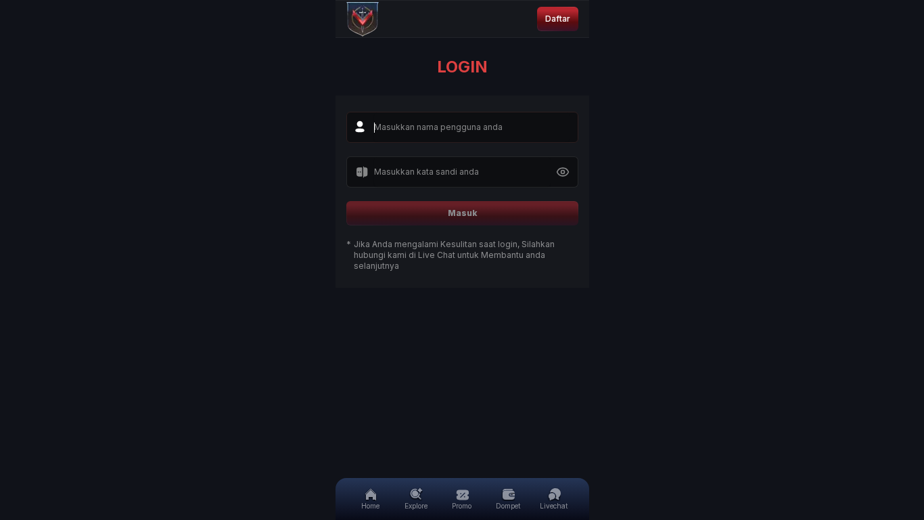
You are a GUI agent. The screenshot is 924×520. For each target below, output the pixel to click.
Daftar (557, 19)
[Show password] (563, 172)
